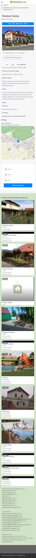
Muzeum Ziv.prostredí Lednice (10, 515)
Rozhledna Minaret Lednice (9, 523)
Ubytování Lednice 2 (7, 498)
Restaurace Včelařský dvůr (9, 538)
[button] (18, 141)
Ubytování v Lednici (7, 505)
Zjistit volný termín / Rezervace (12, 57)
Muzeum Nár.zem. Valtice (9, 530)
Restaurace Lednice (7, 542)
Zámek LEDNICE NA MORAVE (9, 517)
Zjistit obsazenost (18, 185)
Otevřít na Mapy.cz (6, 123)
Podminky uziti (21, 555)
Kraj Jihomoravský (16, 8)
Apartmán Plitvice (7, 490)
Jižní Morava (6, 8)
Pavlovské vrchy (7, 9)
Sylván (4, 496)
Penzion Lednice (6, 503)
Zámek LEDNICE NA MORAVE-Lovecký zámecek (14, 524)
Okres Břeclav (25, 8)
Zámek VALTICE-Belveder (9, 528)
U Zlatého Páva (6, 540)
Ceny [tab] (12, 64)
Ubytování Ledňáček (7, 494)
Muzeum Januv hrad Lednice (9, 513)
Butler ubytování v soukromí (9, 507)
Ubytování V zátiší (7, 492)
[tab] (21, 64)
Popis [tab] (7, 64)
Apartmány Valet (6, 502)
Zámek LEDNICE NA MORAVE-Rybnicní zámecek (15, 519)
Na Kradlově (5, 536)
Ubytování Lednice (7, 500)
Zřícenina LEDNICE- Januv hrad (10, 526)
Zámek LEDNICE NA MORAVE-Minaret (12, 521)
